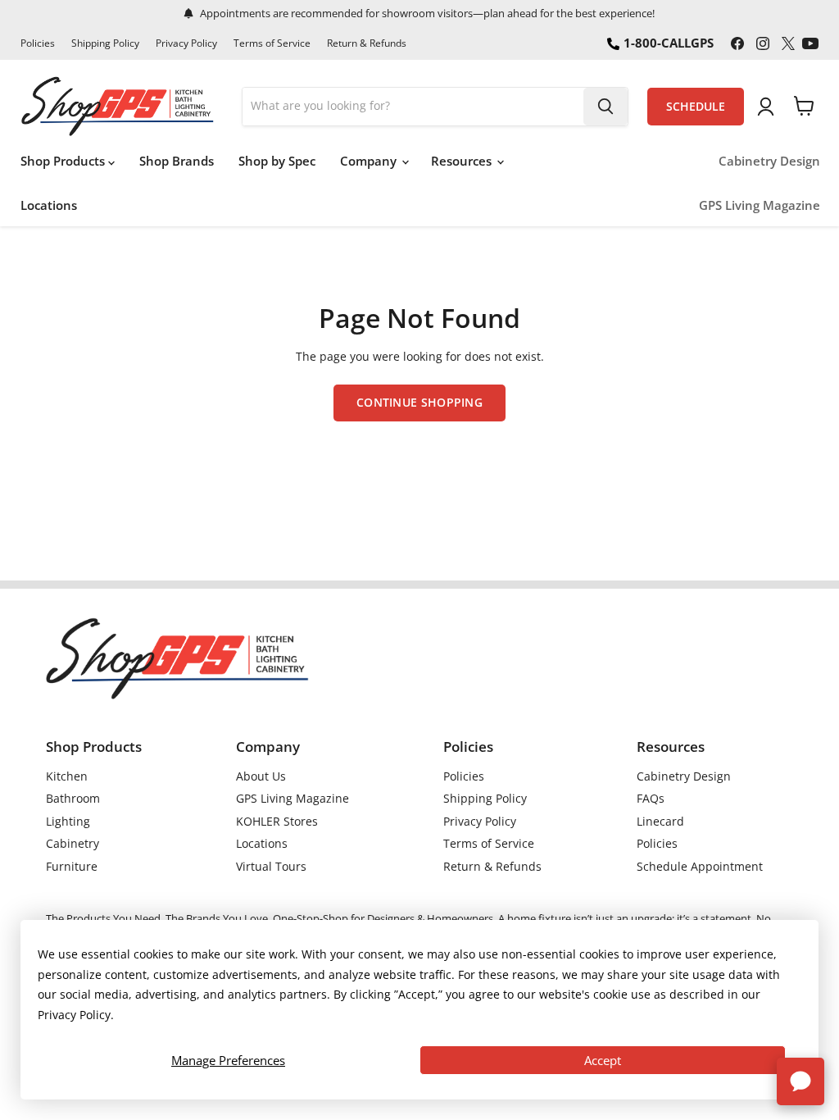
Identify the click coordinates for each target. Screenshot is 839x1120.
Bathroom (73, 798)
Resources (463, 161)
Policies (37, 43)
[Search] (605, 106)
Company (370, 161)
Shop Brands (176, 161)
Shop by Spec (276, 161)
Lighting (68, 821)
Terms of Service (272, 43)
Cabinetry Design (769, 161)
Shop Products (64, 161)
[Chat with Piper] (800, 1081)
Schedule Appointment (700, 866)
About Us (261, 776)
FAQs (650, 798)
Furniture (72, 866)
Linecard (660, 821)
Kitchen (67, 776)
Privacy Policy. (76, 1014)
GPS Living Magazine (759, 205)
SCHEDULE (695, 106)
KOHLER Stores (277, 821)
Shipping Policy (105, 43)
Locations (48, 205)
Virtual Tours (271, 866)
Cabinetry (72, 843)
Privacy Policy (186, 43)
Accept (602, 1060)
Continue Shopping (419, 402)
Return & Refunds (366, 43)
